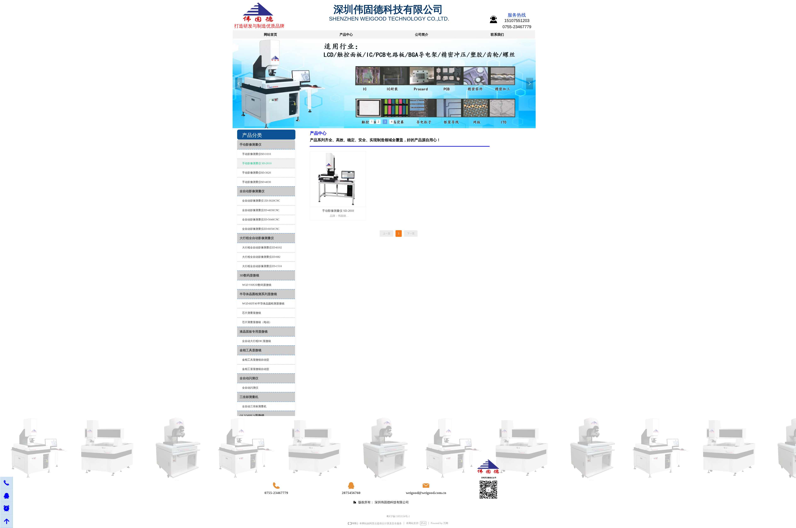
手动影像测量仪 (250, 144)
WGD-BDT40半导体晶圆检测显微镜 (263, 303)
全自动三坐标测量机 (254, 406)
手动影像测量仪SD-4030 (256, 182)
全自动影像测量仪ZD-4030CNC (260, 210)
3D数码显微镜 (249, 275)
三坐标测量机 (249, 397)
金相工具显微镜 (250, 350)
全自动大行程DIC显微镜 (256, 341)
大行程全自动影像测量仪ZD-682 (261, 256)
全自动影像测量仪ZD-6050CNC (260, 228)
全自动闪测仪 (249, 378)
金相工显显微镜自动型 (255, 369)
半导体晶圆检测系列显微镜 (258, 294)
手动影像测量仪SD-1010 (256, 154)
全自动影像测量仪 (252, 191)
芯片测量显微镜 (251, 312)
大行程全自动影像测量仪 (257, 238)
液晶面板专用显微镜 (254, 331)
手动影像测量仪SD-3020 (256, 172)
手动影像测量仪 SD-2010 (257, 163)
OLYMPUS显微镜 (252, 415)
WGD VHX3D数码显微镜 (256, 284)
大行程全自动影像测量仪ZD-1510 (262, 266)
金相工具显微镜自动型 (255, 359)
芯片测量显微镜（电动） (257, 322)
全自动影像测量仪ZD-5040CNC (260, 219)
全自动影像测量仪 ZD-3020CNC (261, 200)
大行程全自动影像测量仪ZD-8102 (262, 247)
